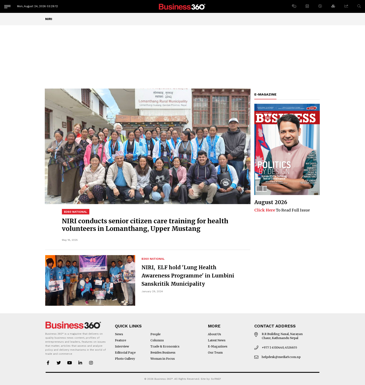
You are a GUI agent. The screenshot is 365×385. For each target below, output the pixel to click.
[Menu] (7, 6)
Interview (122, 346)
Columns (157, 340)
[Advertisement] (182, 56)
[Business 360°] (182, 6)
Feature (120, 340)
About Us (214, 334)
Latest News (216, 340)
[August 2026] (287, 149)
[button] (294, 6)
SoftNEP (216, 378)
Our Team (215, 352)
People (155, 334)
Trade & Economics (164, 346)
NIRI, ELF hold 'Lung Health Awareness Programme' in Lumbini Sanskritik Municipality (188, 275)
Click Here (264, 210)
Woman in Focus (162, 359)
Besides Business (162, 352)
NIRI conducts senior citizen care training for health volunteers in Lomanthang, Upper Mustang (145, 224)
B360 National (75, 211)
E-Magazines (217, 346)
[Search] (359, 6)
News (119, 334)
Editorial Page (125, 352)
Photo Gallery (125, 359)
